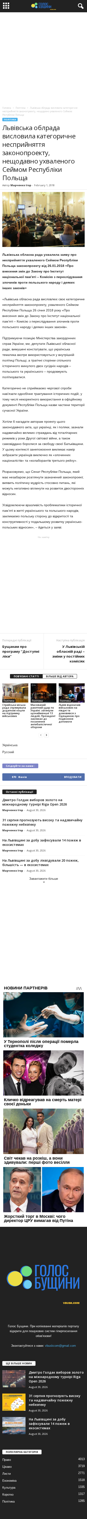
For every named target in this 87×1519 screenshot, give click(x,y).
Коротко (7, 1494)
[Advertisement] (43, 58)
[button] (80, 6)
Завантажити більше (43, 878)
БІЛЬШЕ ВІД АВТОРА (60, 676)
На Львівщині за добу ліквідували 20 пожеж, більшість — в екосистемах (40, 862)
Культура (8, 1487)
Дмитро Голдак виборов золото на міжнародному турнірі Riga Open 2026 (34, 802)
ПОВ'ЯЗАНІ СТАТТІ (26, 676)
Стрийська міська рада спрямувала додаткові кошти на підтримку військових (14, 710)
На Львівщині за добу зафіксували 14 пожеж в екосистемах (49, 1423)
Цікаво (7, 1466)
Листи (6, 1473)
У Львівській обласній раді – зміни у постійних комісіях (68, 653)
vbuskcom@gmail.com (60, 1345)
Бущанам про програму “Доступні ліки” (20, 651)
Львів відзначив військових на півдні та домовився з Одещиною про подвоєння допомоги (70, 713)
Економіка (9, 1480)
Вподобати (72, 777)
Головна (6, 107)
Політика (10, 119)
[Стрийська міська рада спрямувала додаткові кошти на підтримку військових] (15, 693)
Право (6, 1459)
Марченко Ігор (20, 185)
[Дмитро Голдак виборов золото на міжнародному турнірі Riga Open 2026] (14, 1379)
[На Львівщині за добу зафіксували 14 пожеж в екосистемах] (14, 1425)
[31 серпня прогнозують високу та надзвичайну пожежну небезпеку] (14, 1402)
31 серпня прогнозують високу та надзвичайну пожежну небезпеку (55, 1400)
